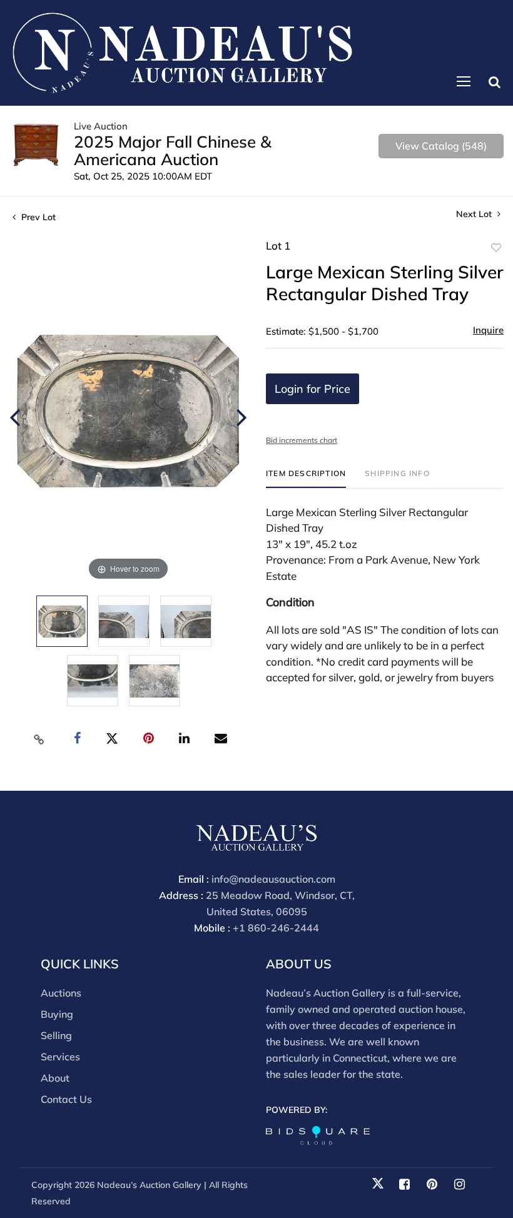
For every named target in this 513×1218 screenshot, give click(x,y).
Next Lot (475, 214)
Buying (57, 1014)
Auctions (61, 993)
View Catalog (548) (441, 146)
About (55, 1078)
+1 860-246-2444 (276, 927)
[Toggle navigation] (464, 81)
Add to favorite (496, 248)
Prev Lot (37, 217)
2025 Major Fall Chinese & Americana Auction (173, 150)
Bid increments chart (301, 440)
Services (60, 1056)
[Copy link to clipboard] (39, 738)
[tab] (306, 478)
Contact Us (66, 1099)
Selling (56, 1035)
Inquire (488, 330)
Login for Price (312, 389)
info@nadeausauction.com (273, 879)
